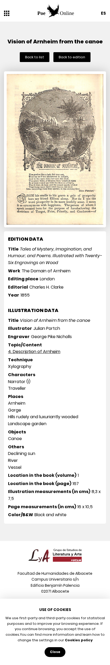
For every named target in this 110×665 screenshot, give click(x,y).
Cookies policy (79, 640)
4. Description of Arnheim (34, 351)
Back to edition (72, 57)
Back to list (34, 57)
